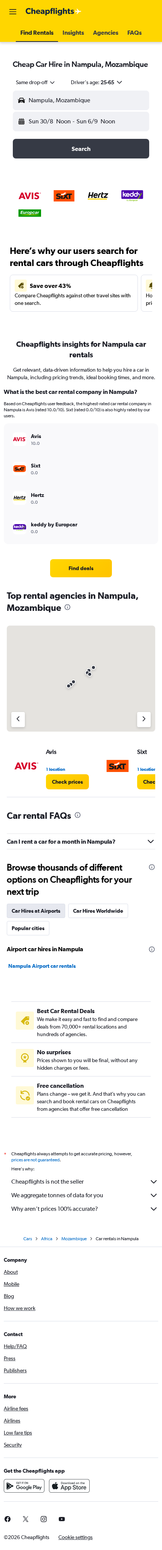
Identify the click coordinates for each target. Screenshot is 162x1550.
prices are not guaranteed (35, 1159)
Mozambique (74, 1238)
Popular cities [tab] (28, 928)
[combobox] (36, 82)
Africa (46, 1238)
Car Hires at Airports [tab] (36, 911)
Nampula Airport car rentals (42, 966)
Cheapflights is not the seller (47, 1181)
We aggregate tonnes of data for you (57, 1195)
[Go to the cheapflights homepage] (53, 11)
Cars (27, 1238)
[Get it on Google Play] (24, 1486)
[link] (81, 568)
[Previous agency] (18, 719)
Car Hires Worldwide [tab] (98, 911)
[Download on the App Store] (69, 1486)
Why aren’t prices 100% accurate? (54, 1208)
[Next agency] (144, 719)
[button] (13, 11)
